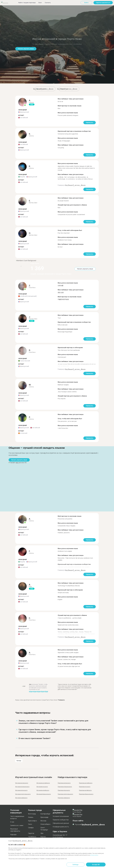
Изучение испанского (21, 783)
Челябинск (32, 837)
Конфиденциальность (61, 827)
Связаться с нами (16, 825)
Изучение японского (21, 790)
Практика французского (86, 794)
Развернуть (61, 700)
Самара (30, 827)
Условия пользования (61, 816)
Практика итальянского (65, 786)
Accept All (95, 864)
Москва (43, 821)
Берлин (43, 837)
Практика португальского (65, 794)
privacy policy (94, 855)
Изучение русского (42, 786)
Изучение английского (43, 783)
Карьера (13, 834)
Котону (19, 760)
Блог (40, 2)
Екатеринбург (45, 814)
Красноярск (32, 821)
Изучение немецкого (21, 797)
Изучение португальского (23, 794)
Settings (75, 864)
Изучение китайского (43, 790)
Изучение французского (44, 794)
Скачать (48, 2)
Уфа (41, 833)
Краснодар (44, 817)
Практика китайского (85, 790)
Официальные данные (61, 823)
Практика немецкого (64, 797)
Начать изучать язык (26, 49)
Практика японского (64, 790)
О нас (12, 822)
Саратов (31, 833)
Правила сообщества (61, 820)
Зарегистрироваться (103, 2)
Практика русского (84, 786)
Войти (86, 2)
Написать (89, 122)
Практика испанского (64, 783)
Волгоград (32, 814)
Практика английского (85, 783)
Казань (30, 817)
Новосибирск (45, 824)
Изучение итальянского (22, 786)
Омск (30, 824)
